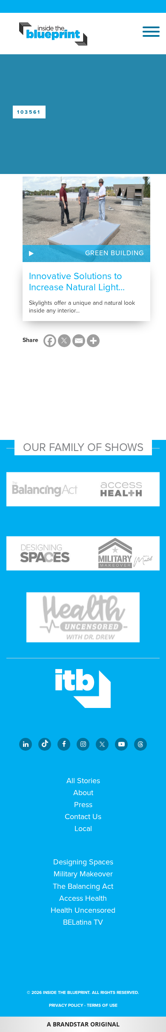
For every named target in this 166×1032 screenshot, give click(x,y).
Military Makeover (83, 874)
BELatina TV (83, 922)
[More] (93, 340)
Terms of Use (102, 1005)
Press (83, 804)
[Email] (78, 340)
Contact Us (83, 816)
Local (83, 828)
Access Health (83, 898)
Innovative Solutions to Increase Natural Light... (77, 282)
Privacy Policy (66, 1005)
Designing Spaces (83, 862)
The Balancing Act (83, 886)
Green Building (114, 253)
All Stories (83, 780)
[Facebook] (49, 340)
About (83, 792)
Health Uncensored (83, 910)
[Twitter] (64, 340)
